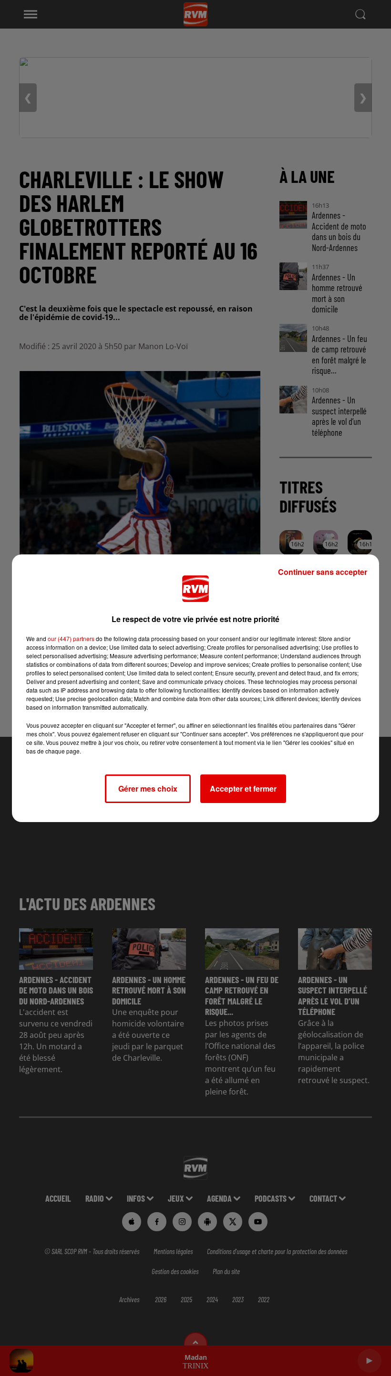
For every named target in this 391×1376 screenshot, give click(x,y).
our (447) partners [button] (71, 638)
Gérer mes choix (147, 788)
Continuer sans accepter (322, 571)
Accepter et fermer (243, 788)
